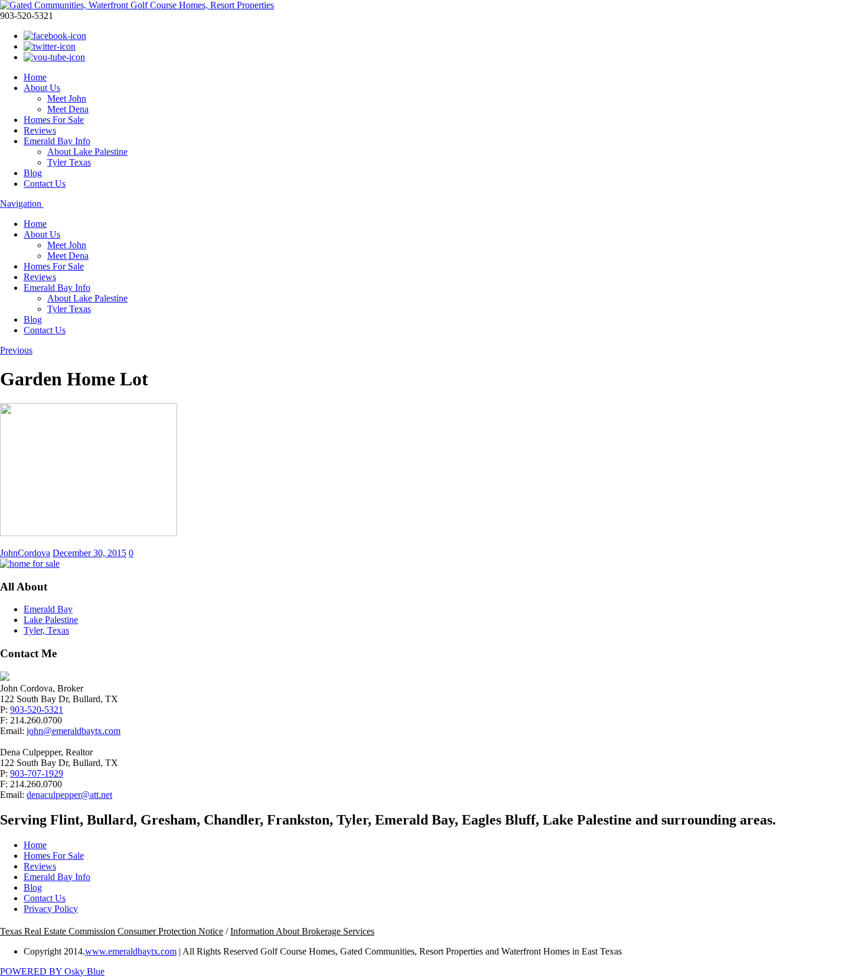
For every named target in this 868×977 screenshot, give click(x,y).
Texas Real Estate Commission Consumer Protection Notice (111, 931)
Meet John (66, 98)
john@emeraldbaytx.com (73, 731)
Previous (16, 350)
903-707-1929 (36, 773)
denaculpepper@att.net (69, 795)
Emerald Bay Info (57, 141)
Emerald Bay (48, 609)
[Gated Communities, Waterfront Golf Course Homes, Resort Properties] (137, 5)
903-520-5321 (36, 710)
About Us (42, 88)
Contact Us (45, 183)
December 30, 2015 (89, 553)
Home (35, 77)
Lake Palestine (51, 620)
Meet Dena (68, 109)
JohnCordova (25, 553)
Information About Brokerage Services (302, 931)
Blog (33, 173)
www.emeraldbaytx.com (131, 951)
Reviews (40, 130)
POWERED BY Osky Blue (52, 971)
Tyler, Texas (46, 630)
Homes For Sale (54, 120)
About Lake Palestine (87, 152)
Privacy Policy (51, 909)
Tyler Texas (69, 162)
